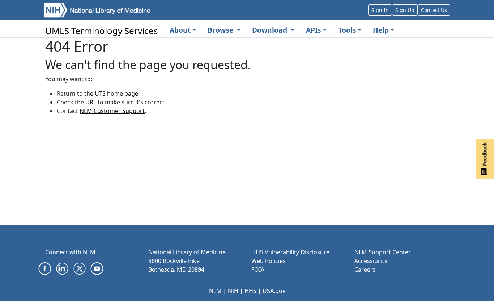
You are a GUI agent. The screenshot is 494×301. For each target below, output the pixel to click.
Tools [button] (347, 30)
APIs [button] (313, 30)
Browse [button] (221, 30)
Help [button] (381, 30)
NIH (233, 291)
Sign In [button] (380, 10)
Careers (365, 269)
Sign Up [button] (404, 10)
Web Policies (268, 261)
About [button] (180, 30)
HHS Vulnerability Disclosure (290, 252)
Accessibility (370, 261)
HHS (250, 291)
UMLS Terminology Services (101, 31)
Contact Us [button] (434, 10)
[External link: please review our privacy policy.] (45, 268)
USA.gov (274, 291)
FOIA (257, 269)
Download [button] (270, 30)
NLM (215, 291)
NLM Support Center (382, 252)
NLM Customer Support (112, 111)
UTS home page (116, 93)
